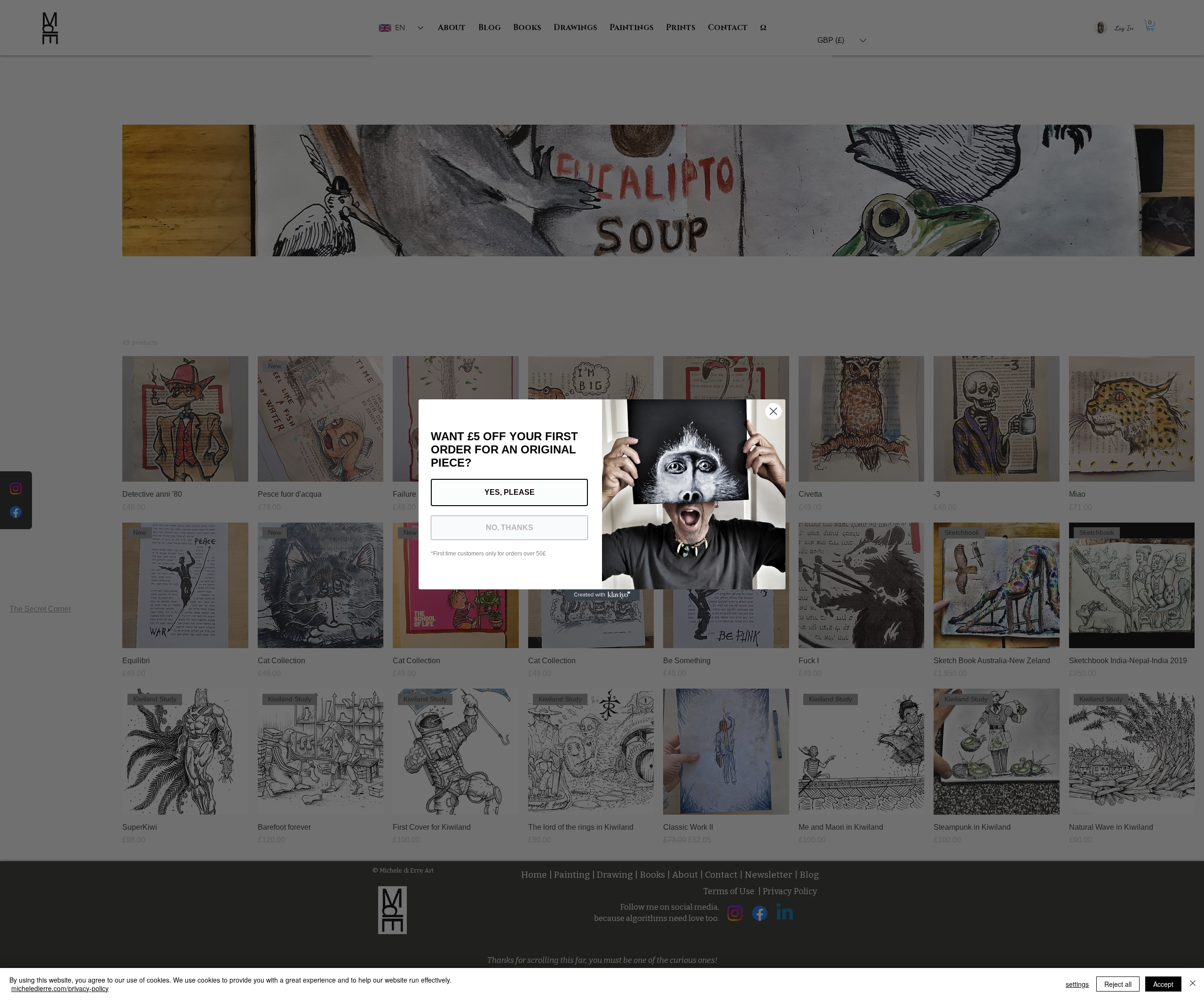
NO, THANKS (509, 528)
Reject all (1118, 984)
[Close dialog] (773, 411)
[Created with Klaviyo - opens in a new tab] (602, 595)
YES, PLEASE (509, 492)
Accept (1163, 984)
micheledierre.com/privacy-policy (60, 988)
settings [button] (1077, 984)
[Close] (1192, 984)
